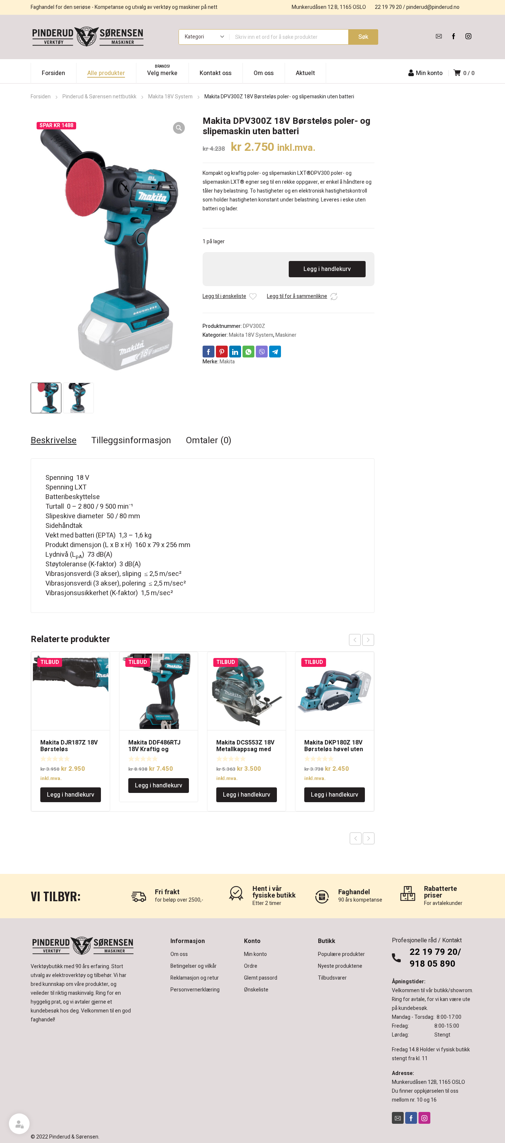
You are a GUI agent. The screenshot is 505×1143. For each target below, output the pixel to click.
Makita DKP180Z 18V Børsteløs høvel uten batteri (333, 749)
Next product (368, 838)
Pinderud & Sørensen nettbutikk (99, 97)
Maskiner (285, 335)
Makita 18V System (170, 97)
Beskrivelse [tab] (54, 441)
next (368, 640)
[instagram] (468, 36)
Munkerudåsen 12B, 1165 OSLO (428, 1082)
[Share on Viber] (262, 351)
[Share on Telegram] (275, 351)
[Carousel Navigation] (361, 640)
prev (355, 640)
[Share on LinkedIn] (235, 351)
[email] (439, 36)
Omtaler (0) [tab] (208, 441)
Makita (227, 362)
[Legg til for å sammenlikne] (334, 296)
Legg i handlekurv (327, 269)
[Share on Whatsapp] (248, 351)
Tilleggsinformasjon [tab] (131, 441)
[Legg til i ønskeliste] (253, 296)
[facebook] (454, 36)
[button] (179, 128)
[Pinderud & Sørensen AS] (88, 37)
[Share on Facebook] (208, 351)
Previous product (356, 838)
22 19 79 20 (388, 7)
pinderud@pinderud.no (433, 7)
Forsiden (41, 97)
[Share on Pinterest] (222, 351)
